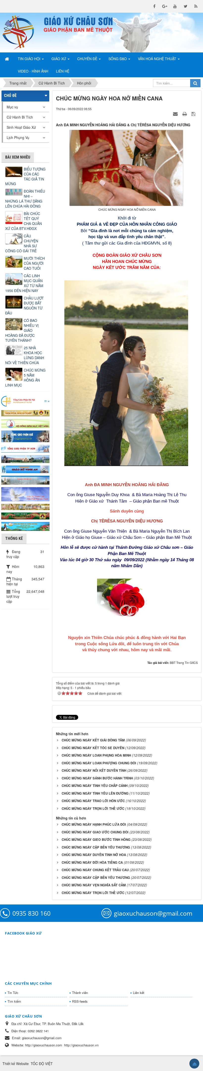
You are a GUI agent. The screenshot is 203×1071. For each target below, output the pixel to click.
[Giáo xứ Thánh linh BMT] (25, 493)
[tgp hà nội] (25, 400)
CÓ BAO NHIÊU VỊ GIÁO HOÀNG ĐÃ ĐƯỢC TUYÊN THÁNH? (22, 330)
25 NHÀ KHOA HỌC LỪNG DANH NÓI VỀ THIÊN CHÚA (24, 355)
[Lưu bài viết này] (194, 113)
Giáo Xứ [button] (59, 58)
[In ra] (185, 113)
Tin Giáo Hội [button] (29, 58)
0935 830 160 (31, 913)
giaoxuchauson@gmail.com (153, 913)
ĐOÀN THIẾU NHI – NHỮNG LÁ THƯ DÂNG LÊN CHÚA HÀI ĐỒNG (25, 199)
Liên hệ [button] (62, 71)
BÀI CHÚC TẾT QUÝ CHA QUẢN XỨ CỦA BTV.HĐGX (23, 221)
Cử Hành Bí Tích (20, 117)
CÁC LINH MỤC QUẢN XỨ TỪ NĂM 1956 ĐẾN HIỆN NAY (24, 283)
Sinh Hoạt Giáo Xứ (21, 127)
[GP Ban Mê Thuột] (25, 412)
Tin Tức (12, 992)
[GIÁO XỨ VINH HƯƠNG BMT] (25, 458)
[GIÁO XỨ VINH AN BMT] (25, 468)
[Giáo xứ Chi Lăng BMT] (25, 506)
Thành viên (80, 992)
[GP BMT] (25, 515)
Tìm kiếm (14, 1001)
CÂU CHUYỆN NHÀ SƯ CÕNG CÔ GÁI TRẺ (21, 243)
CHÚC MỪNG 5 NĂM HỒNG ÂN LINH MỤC (25, 377)
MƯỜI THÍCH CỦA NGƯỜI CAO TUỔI (34, 263)
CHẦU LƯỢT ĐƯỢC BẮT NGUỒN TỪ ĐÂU (24, 305)
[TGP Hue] (25, 435)
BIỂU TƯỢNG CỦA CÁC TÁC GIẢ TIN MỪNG (25, 176)
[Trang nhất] (7, 58)
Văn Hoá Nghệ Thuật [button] (157, 58)
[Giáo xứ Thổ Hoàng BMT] (25, 479)
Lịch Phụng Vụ (18, 137)
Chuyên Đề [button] (87, 58)
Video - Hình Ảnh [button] (33, 71)
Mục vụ (12, 106)
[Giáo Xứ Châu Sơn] (21, 32)
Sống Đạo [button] (118, 58)
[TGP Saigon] (25, 448)
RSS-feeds (80, 1001)
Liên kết (138, 992)
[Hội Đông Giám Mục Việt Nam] (25, 422)
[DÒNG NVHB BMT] (25, 525)
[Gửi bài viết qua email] (176, 113)
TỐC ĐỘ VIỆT (42, 1063)
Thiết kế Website (15, 1063)
